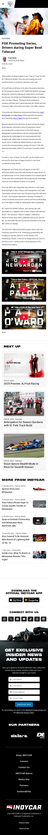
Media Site (24, 779)
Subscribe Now (24, 704)
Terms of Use (24, 828)
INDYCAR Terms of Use (34, 710)
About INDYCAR (24, 755)
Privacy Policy (24, 822)
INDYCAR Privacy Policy (25, 712)
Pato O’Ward (17, 118)
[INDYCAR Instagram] (4, 619)
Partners (24, 785)
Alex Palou (18, 115)
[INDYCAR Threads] (37, 619)
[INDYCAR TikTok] (30, 619)
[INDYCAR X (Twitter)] (11, 619)
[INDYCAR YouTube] (24, 619)
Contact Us (24, 767)
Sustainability (24, 791)
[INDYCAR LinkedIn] (43, 619)
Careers (24, 761)
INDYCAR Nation (24, 773)
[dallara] (19, 736)
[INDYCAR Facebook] (17, 619)
